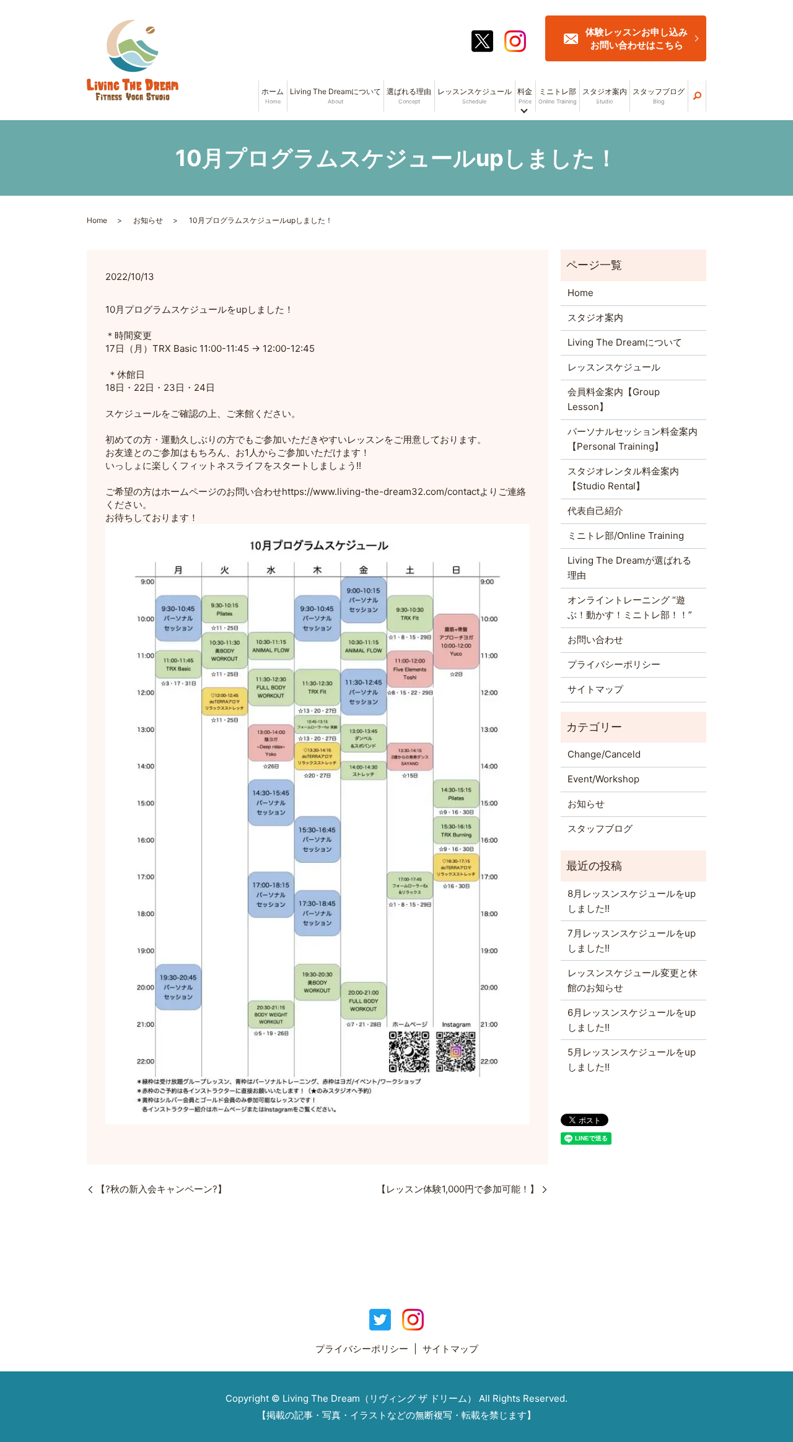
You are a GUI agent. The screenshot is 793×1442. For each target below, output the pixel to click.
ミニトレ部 (557, 96)
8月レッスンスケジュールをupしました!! (631, 901)
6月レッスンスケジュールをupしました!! (631, 1020)
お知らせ (148, 220)
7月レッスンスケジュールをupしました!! (631, 940)
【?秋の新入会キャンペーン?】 (161, 1189)
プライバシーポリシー (613, 664)
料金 (524, 96)
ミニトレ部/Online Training (625, 535)
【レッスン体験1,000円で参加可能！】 (458, 1189)
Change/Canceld (604, 754)
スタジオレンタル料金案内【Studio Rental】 (623, 478)
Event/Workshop (603, 779)
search (697, 96)
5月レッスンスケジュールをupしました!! (631, 1059)
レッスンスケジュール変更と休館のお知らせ (632, 980)
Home (97, 220)
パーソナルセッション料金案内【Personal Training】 (632, 439)
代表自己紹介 (595, 511)
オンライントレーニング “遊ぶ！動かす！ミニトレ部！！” (629, 607)
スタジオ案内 (604, 96)
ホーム (272, 96)
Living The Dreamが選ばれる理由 (629, 567)
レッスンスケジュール (474, 96)
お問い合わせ (595, 639)
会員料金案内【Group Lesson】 (613, 399)
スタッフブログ (659, 96)
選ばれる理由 (409, 96)
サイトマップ (595, 689)
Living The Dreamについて (335, 96)
